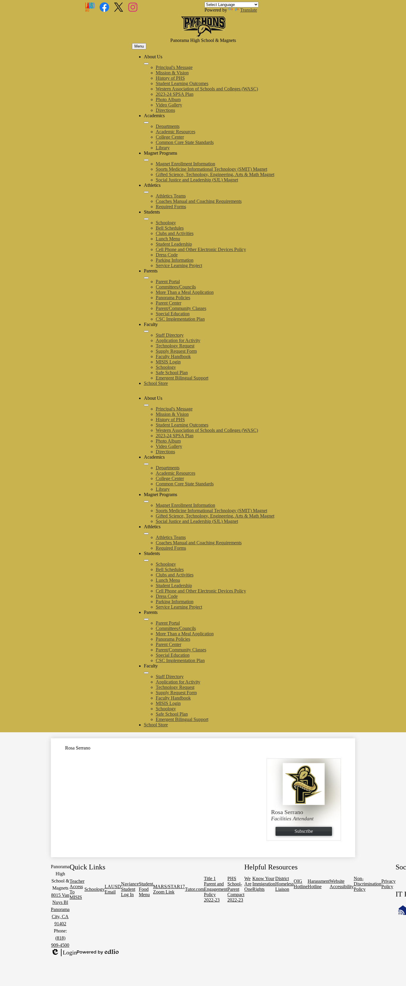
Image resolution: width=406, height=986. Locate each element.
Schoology (166, 222)
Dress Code (167, 254)
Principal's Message (174, 67)
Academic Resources (175, 131)
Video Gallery (169, 104)
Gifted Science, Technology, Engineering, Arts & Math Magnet (215, 174)
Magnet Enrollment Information (185, 163)
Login (64, 952)
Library (163, 147)
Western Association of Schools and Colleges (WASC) (207, 88)
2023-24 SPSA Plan (174, 94)
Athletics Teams (171, 195)
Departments (168, 126)
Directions (165, 110)
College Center (170, 136)
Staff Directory (170, 335)
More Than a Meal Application (185, 292)
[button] (146, 405)
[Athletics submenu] (146, 192)
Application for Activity (178, 340)
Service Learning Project (179, 265)
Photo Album (168, 99)
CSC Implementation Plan (180, 319)
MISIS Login (168, 361)
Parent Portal (168, 281)
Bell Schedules (170, 228)
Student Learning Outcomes (182, 83)
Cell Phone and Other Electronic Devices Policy (201, 249)
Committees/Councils (176, 286)
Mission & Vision (172, 72)
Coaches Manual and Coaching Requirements (199, 201)
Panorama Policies (173, 297)
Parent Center (168, 302)
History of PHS (170, 78)
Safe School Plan (172, 372)
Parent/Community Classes (181, 308)
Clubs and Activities (174, 233)
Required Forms (171, 206)
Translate (248, 9)
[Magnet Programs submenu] (146, 160)
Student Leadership (174, 244)
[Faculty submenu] (146, 331)
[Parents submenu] (146, 278)
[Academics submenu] (146, 122)
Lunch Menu (168, 238)
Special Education (173, 313)
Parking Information (174, 260)
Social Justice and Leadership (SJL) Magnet (197, 179)
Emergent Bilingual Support (182, 377)
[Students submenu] (146, 219)
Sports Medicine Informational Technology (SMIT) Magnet (211, 169)
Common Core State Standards (185, 142)
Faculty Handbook (173, 356)
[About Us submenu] (146, 64)
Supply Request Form (176, 351)
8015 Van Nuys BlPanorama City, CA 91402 (60, 909)
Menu (139, 46)
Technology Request (175, 345)
